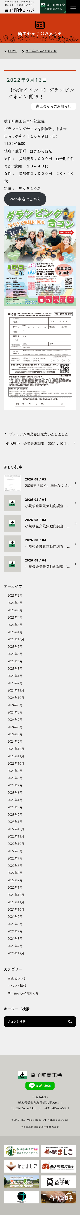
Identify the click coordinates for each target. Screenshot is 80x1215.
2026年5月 (15, 610)
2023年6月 (15, 792)
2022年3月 (15, 873)
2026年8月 (15, 595)
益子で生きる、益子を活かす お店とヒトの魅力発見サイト (20, 3)
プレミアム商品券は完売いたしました (38, 434)
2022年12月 (16, 829)
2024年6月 (15, 727)
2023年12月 (16, 749)
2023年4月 (15, 800)
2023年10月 (16, 763)
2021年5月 (15, 938)
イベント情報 (17, 986)
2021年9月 (15, 916)
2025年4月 (15, 676)
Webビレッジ (17, 978)
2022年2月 (15, 880)
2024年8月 (15, 712)
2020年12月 (16, 953)
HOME (12, 51)
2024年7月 (15, 720)
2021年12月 (16, 895)
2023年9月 (15, 771)
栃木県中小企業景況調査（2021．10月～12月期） (41, 443)
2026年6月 (15, 603)
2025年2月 (15, 683)
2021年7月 (15, 931)
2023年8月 (15, 778)
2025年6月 (15, 661)
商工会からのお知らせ (41, 51)
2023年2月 (15, 814)
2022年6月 (15, 866)
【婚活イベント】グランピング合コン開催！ (41, 93)
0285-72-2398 (26, 1108)
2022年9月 (15, 851)
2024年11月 (16, 690)
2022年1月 (15, 887)
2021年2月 (15, 946)
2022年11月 (16, 836)
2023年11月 (16, 756)
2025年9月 (15, 646)
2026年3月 (15, 625)
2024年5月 (15, 734)
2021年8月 (15, 924)
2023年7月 (15, 785)
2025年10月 (16, 639)
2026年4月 (15, 617)
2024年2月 (15, 741)
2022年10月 (16, 844)
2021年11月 (16, 902)
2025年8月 (15, 654)
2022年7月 (15, 858)
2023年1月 (15, 822)
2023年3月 (15, 807)
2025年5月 (15, 668)
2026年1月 (15, 632)
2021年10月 (16, 909)
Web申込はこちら (25, 199)
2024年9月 (15, 705)
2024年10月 (16, 698)
